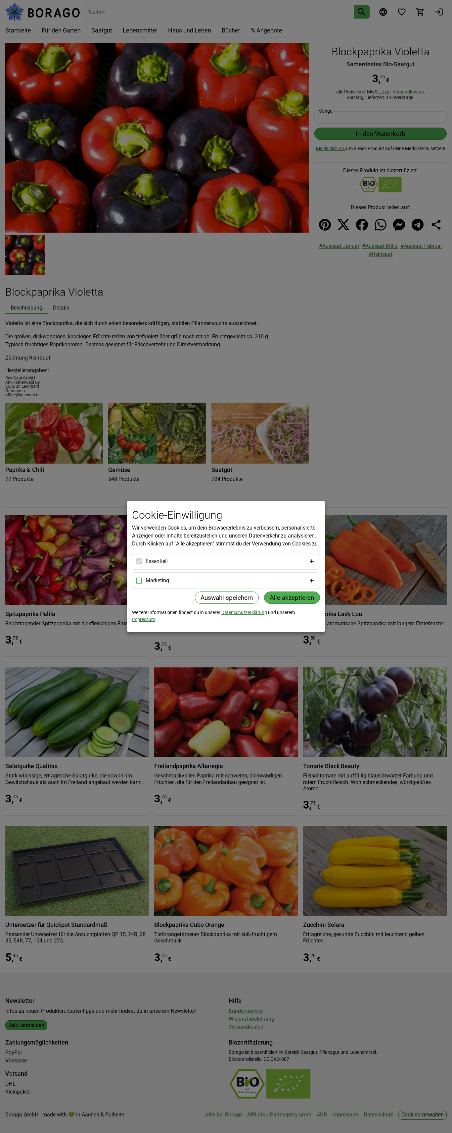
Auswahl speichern (227, 597)
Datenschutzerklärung (244, 612)
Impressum (143, 619)
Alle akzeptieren (292, 597)
